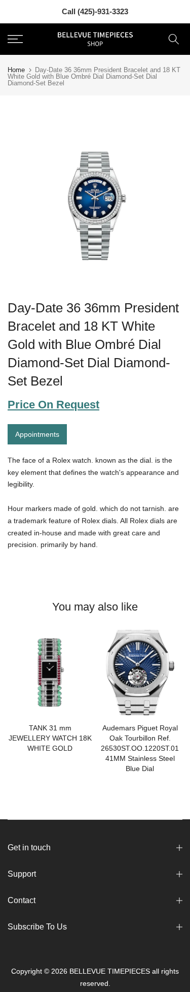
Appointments (37, 434)
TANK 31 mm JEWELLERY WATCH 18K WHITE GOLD (50, 738)
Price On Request (53, 404)
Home (16, 70)
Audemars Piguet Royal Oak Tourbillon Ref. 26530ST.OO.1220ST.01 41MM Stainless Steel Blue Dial (140, 748)
